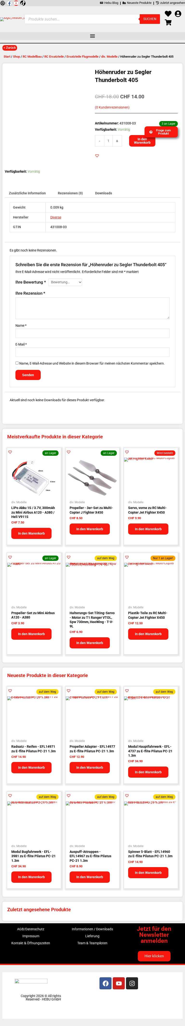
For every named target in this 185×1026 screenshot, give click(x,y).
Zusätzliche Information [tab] (27, 193)
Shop (16, 56)
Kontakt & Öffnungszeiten (30, 943)
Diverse (55, 217)
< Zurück (10, 47)
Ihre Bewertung (30, 282)
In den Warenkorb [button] (31, 533)
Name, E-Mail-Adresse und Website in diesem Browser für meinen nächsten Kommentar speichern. (92, 363)
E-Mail (21, 344)
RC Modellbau (32, 56)
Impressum (30, 936)
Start (7, 56)
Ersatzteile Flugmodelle (82, 56)
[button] (92, 36)
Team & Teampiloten (92, 943)
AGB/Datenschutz (30, 929)
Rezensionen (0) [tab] (70, 193)
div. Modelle (109, 56)
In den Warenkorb (142, 140)
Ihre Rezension (30, 293)
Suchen (149, 19)
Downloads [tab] (103, 193)
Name (20, 325)
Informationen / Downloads (92, 929)
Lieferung (92, 936)
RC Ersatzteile (54, 56)
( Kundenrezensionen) (112, 107)
